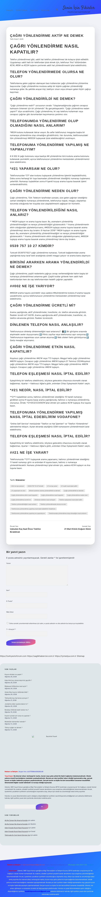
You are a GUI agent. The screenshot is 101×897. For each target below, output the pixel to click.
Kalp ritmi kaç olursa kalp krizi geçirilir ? (18, 680)
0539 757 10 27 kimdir (35, 486)
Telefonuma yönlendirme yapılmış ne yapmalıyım (28, 513)
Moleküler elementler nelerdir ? (15, 722)
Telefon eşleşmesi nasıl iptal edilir (70, 500)
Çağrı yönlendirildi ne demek (74, 491)
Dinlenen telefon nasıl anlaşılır (45, 500)
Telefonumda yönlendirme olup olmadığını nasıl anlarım (67, 513)
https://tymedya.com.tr (65, 656)
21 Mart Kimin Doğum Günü (77, 529)
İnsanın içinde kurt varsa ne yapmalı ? (17, 716)
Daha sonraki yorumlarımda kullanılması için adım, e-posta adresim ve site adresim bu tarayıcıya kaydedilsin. (46, 623)
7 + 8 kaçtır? (11, 629)
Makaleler (20, 480)
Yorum (8, 563)
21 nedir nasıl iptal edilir (69, 486)
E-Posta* (9, 601)
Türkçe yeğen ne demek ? (13, 727)
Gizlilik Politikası (21, 10)
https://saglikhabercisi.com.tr (40, 656)
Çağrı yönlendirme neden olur (77, 495)
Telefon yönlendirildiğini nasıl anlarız (23, 504)
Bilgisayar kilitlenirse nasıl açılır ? (16, 686)
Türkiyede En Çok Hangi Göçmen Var (17, 835)
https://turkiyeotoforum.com (13, 656)
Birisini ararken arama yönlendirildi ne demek (44, 491)
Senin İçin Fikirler (79, 8)
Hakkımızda (45, 10)
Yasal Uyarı (34, 10)
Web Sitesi (9, 612)
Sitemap (80, 656)
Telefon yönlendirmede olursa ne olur (53, 504)
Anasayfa (9, 10)
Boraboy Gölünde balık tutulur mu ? (17, 710)
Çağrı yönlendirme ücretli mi (21, 500)
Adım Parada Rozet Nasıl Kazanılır (16, 828)
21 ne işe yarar (52, 486)
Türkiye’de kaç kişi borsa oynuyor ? (17, 698)
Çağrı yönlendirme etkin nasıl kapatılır (24, 495)
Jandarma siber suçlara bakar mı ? (16, 704)
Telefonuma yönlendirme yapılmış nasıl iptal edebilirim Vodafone (33, 509)
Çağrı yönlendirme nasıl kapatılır (52, 495)
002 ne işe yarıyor (17, 486)
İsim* (8, 590)
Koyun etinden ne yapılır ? (13, 674)
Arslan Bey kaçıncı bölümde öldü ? (16, 692)
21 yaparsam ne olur (18, 491)
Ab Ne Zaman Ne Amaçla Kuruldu (16, 820)
